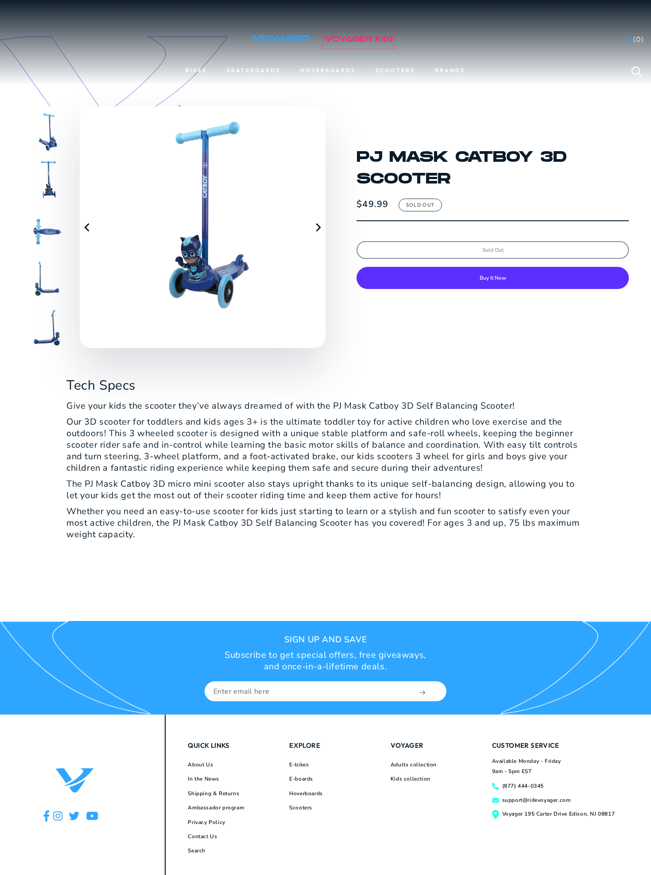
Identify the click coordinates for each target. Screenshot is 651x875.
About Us (200, 764)
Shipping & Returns (213, 793)
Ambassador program (216, 807)
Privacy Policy (206, 822)
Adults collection (414, 764)
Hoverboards (306, 793)
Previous (15, 230)
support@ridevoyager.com (536, 800)
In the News (203, 778)
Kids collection (410, 778)
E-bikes (299, 764)
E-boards (301, 778)
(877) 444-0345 (523, 785)
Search (196, 850)
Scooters (300, 807)
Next (77, 230)
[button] (637, 71)
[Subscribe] (423, 692)
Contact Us (202, 836)
